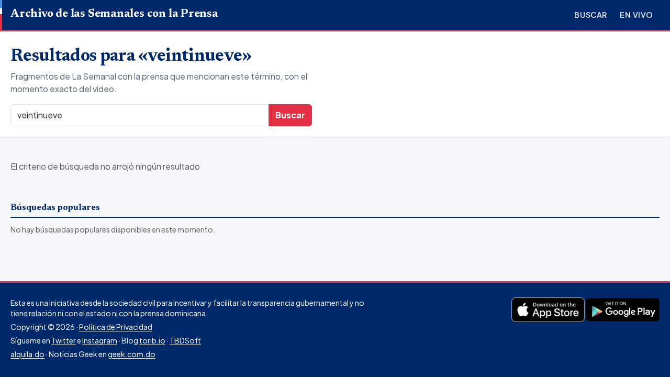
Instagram (99, 340)
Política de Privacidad (115, 326)
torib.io (152, 340)
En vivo (636, 14)
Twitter (63, 340)
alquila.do (27, 354)
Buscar (590, 14)
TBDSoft (185, 340)
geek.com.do (131, 354)
